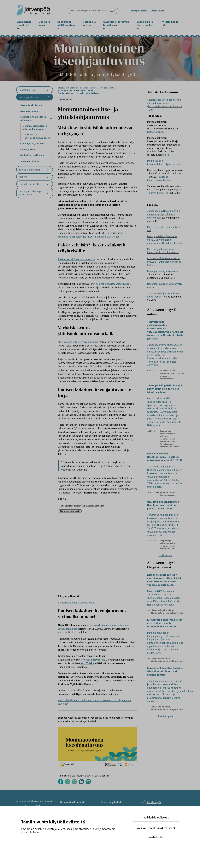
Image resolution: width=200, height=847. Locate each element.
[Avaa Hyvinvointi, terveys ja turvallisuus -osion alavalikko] (104, 28)
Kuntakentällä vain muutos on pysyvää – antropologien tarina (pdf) (164, 262)
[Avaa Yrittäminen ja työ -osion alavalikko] (162, 28)
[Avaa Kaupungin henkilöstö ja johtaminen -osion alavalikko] (51, 118)
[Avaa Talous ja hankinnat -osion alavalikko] (47, 169)
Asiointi (23, 176)
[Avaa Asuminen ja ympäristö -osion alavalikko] (18, 28)
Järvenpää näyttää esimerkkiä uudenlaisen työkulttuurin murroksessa (163, 214)
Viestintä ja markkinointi (32, 155)
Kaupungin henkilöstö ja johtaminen (33, 118)
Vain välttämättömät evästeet (156, 828)
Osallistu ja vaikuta (29, 184)
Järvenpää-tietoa (28, 97)
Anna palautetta (139, 10)
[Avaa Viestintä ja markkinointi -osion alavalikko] (51, 155)
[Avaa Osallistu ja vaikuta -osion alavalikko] (47, 184)
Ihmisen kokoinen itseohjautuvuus (77, 602)
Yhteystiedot (157, 10)
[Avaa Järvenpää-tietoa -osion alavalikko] (47, 97)
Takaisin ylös (154, 802)
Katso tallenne (155, 132)
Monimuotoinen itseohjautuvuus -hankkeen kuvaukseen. (89, 236)
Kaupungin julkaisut (30, 160)
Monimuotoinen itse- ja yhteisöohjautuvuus (35, 127)
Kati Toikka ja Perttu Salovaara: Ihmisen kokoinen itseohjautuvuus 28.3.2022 (94, 702)
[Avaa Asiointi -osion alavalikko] (47, 177)
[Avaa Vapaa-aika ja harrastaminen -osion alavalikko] (138, 28)
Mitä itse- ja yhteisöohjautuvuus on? (37, 136)
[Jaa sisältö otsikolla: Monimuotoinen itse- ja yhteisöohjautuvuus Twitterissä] (68, 783)
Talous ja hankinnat (29, 169)
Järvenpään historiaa (31, 105)
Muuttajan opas (28, 149)
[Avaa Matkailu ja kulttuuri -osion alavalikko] (83, 28)
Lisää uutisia (165, 555)
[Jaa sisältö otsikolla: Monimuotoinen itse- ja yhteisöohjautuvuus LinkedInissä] (82, 783)
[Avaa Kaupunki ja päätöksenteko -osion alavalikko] (58, 28)
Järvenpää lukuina (29, 110)
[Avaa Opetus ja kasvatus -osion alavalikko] (39, 28)
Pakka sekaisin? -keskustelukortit (76, 259)
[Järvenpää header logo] (33, 10)
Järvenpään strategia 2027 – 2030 (30, 192)
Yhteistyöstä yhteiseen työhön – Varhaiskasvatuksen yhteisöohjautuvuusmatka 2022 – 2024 (165, 104)
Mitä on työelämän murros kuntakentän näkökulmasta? (163, 250)
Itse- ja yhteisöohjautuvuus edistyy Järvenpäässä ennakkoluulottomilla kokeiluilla (165, 240)
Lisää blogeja (165, 716)
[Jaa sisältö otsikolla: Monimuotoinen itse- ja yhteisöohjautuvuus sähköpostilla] (89, 783)
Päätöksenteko (27, 90)
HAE (111, 10)
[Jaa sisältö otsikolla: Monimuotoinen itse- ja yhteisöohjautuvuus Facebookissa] (61, 783)
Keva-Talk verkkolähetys (165, 191)
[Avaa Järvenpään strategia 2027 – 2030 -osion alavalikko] (47, 193)
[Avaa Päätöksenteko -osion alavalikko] (47, 90)
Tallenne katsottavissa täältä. (158, 178)
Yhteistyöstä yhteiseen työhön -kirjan (78, 342)
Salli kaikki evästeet (156, 817)
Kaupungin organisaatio (32, 143)
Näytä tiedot (156, 837)
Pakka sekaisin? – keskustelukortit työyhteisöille (164, 162)
